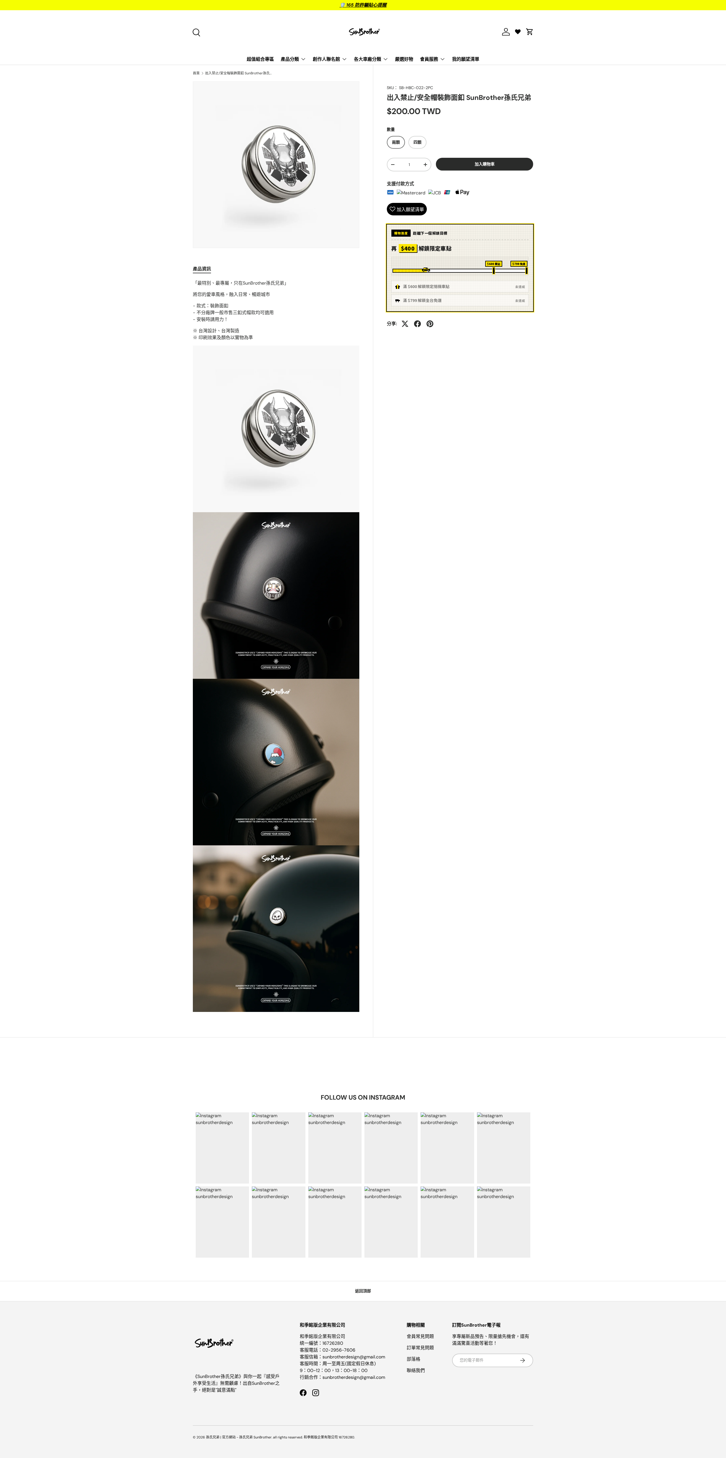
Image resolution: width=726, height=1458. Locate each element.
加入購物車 (485, 164)
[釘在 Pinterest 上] (430, 324)
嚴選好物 (404, 59)
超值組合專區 (260, 59)
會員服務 (429, 59)
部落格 (413, 1359)
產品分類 (290, 59)
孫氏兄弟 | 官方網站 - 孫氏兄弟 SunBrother (239, 1437)
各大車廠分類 (367, 59)
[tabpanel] (276, 646)
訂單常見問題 (420, 1348)
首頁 (196, 73)
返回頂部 (363, 1290)
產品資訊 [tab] (202, 269)
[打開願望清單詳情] (518, 32)
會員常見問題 (420, 1336)
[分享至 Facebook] (417, 324)
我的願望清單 (465, 59)
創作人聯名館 (326, 59)
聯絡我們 (416, 1370)
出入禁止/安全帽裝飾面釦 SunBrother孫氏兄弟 (239, 73)
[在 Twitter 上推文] (405, 324)
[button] (530, 32)
